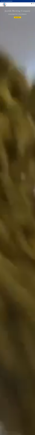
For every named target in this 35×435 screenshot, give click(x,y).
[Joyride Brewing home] (4, 4)
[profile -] (31, 3)
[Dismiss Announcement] (33, 1)
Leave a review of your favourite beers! (6, 1)
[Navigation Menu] (34, 3)
